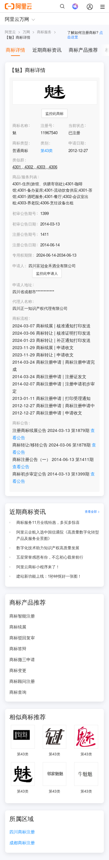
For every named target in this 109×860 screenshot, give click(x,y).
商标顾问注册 (22, 681)
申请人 (18, 265)
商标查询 (17, 692)
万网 (26, 31)
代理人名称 (22, 301)
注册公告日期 (24, 245)
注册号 (46, 125)
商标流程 (20, 318)
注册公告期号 (24, 234)
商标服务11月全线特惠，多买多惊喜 (48, 522)
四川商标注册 (22, 832)
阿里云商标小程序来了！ (38, 567)
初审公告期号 (24, 213)
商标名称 (20, 125)
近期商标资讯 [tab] (46, 49)
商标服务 (44, 31)
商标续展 (17, 627)
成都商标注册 (22, 843)
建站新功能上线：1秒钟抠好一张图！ (48, 576)
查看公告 (20, 466)
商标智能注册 (22, 616)
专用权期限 (22, 255)
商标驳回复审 (22, 637)
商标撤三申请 (22, 659)
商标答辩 (17, 648)
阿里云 (10, 31)
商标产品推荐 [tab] (83, 49)
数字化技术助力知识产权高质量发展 (47, 547)
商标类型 (20, 143)
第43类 (47, 150)
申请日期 (76, 143)
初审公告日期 (24, 224)
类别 (44, 143)
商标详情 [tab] (15, 49)
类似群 (18, 160)
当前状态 (76, 125)
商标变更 (17, 670)
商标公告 (20, 423)
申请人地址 (22, 284)
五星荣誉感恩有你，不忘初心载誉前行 (49, 557)
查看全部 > (92, 511)
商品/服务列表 (24, 177)
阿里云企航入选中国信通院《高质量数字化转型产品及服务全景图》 (57, 535)
